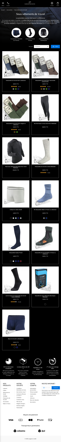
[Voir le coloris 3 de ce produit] (18, 89)
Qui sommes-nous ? (21, 392)
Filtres (55, 46)
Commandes (33, 394)
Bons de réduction (34, 400)
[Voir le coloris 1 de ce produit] (13, 89)
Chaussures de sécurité (6, 398)
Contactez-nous (20, 399)
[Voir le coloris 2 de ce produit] (16, 89)
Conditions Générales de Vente (21, 389)
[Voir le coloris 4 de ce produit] (49, 89)
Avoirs (31, 396)
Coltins (4, 390)
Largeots (5, 388)
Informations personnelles (33, 389)
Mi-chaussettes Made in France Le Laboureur (45, 209)
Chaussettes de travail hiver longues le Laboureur (16, 124)
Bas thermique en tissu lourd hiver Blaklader (45, 123)
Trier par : (31, 46)
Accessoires (6, 401)
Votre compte (33, 384)
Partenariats (19, 407)
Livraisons (19, 397)
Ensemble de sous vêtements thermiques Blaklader (45, 296)
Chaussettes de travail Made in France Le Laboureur (45, 253)
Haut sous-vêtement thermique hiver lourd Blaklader (15, 167)
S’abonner (55, 387)
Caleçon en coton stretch (16, 209)
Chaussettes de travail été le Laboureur (16, 80)
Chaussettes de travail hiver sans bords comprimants (45, 81)
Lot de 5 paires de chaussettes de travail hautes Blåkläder (16, 296)
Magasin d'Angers (21, 403)
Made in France (6, 403)
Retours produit (33, 392)
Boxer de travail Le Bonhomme (16, 338)
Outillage (5, 396)
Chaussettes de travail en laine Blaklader (45, 166)
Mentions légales (21, 405)
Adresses (32, 398)
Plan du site (19, 401)
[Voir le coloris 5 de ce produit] (21, 218)
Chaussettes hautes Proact (15, 252)
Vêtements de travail (6, 393)
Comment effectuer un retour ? (21, 394)
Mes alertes (33, 402)
